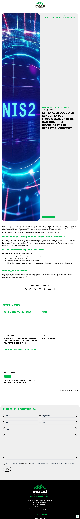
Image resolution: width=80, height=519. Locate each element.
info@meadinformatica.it (42, 507)
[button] (26, 289)
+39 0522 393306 (41, 505)
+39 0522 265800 (41, 503)
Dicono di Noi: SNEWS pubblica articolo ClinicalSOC (19, 381)
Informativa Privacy (26, 463)
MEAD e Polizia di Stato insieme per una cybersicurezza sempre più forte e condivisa (21, 340)
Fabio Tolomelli (50, 338)
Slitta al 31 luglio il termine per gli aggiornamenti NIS (42, 232)
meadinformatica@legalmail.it (41, 509)
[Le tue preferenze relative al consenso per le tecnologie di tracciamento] (77, 516)
